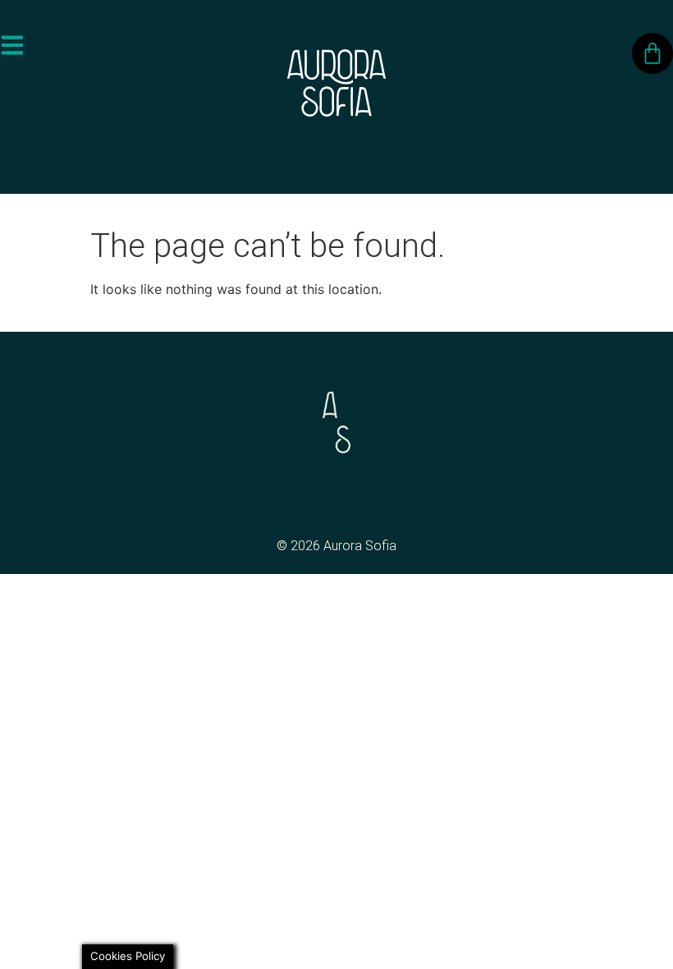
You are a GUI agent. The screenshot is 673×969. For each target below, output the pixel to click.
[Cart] (652, 53)
